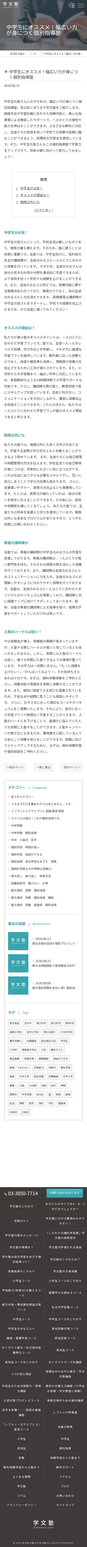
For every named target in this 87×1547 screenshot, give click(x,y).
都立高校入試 (48, 1040)
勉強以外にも (30, 201)
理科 (41, 1103)
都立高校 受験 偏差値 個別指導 (33, 905)
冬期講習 (31, 1040)
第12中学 (41, 1023)
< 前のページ (15, 767)
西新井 (13, 1094)
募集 (12, 1085)
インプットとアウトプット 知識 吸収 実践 (37, 811)
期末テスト (57, 1049)
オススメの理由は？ (34, 195)
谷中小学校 (33, 1032)
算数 (21, 1103)
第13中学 (56, 1023)
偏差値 (62, 1103)
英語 (58, 1094)
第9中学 (70, 1023)
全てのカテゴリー (22, 797)
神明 (63, 1085)
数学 (31, 1103)
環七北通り (50, 1032)
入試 (43, 1049)
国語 (68, 1094)
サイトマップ (65, 1505)
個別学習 (65, 1067)
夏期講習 (44, 1058)
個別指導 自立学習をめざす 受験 (33, 861)
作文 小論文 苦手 (24, 840)
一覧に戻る (43, 767)
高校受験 (39, 1076)
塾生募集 (14, 1058)
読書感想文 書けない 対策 (31, 883)
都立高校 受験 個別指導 (28, 890)
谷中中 (28, 1023)
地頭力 (52, 1067)
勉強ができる (60, 1058)
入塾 (21, 1085)
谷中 (53, 1085)
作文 (51, 1103)
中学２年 (24, 1076)
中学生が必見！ (31, 188)
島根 (12, 1076)
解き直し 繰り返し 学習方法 (31, 876)
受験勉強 (53, 1076)
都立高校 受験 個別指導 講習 (32, 898)
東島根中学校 (29, 1049)
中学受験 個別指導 (24, 833)
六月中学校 (67, 1032)
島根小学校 (16, 1032)
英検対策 (29, 1058)
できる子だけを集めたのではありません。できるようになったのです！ (43, 804)
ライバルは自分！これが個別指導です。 (36, 818)
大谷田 (32, 1085)
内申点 (13, 1112)
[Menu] (80, 5)
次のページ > (72, 767)
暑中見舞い (16, 1040)
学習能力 (39, 1067)
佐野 (43, 1085)
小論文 (25, 1112)
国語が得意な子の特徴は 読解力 (31, 869)
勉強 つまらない (19, 1067)
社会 (12, 1103)
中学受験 (18, 825)
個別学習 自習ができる (26, 854)
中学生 (64, 1040)
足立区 (40, 1094)
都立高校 (14, 1023)
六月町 (13, 1049)
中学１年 (68, 1076)
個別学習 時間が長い (25, 847)
